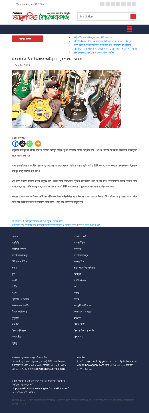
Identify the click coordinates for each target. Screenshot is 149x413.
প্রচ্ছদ (15, 236)
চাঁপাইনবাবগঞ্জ (80, 280)
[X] (22, 143)
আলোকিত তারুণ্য (20, 255)
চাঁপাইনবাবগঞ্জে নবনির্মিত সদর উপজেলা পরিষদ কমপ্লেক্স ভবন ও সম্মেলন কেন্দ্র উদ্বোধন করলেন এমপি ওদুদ (56, 224)
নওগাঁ (14, 293)
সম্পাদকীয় (16, 336)
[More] (38, 143)
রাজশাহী (15, 324)
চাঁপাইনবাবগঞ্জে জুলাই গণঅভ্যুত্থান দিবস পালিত (94, 52)
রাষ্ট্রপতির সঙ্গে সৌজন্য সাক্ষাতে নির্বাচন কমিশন (93, 37)
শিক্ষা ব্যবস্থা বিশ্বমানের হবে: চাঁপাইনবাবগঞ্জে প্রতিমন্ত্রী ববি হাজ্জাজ (102, 44)
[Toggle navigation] (129, 29)
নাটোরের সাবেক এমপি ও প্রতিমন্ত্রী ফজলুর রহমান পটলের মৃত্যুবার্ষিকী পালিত (105, 48)
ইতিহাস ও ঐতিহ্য (20, 261)
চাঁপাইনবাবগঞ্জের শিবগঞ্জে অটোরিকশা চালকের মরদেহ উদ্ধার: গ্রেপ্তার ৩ (104, 41)
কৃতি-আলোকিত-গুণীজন (84, 267)
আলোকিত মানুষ (81, 255)
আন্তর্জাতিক (79, 242)
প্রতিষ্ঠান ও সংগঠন (20, 299)
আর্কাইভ (77, 249)
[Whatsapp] (29, 143)
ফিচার (76, 299)
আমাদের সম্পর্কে (19, 249)
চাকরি (14, 280)
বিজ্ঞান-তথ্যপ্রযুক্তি (21, 305)
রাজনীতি (77, 318)
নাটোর (76, 293)
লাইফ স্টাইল (79, 324)
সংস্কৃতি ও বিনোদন (82, 305)
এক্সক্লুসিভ (79, 261)
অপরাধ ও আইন (81, 236)
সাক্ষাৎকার (78, 336)
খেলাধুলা (77, 274)
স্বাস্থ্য (15, 343)
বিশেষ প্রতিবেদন (19, 311)
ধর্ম (75, 286)
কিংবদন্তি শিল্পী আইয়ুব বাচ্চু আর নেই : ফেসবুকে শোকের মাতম (37, 221)
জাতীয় (14, 286)
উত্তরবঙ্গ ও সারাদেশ (83, 311)
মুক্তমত (15, 318)
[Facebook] (15, 143)
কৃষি (13, 274)
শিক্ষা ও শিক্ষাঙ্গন (19, 330)
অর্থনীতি (15, 242)
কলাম (14, 267)
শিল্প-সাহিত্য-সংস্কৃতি (84, 330)
